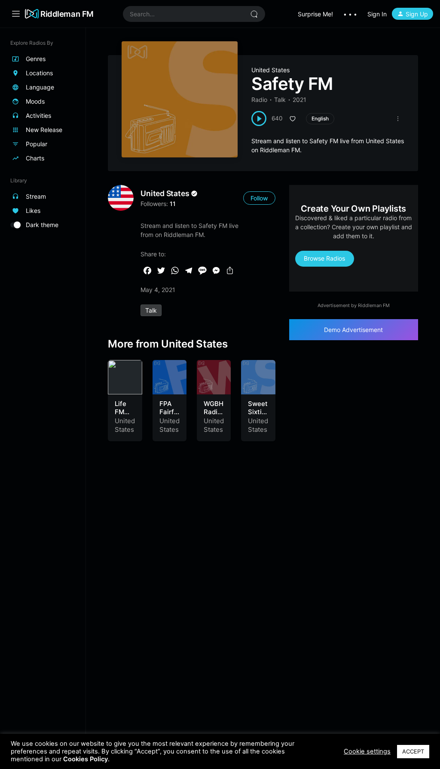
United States (270, 70)
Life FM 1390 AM (123, 416)
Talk (280, 99)
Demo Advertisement (353, 329)
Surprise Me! (315, 14)
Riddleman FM (67, 13)
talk (151, 310)
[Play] (258, 118)
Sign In (377, 14)
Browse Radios (324, 258)
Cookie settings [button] (367, 751)
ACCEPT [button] (413, 751)
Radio (259, 99)
